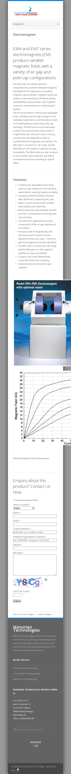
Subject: (17, 544)
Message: (18, 552)
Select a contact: (21, 504)
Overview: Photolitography (25, 668)
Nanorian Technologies (23, 614)
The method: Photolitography (26, 673)
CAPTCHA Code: (21, 591)
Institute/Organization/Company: (29, 536)
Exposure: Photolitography (25, 679)
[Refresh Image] (46, 579)
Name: (17, 512)
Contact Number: (22, 528)
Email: (16, 520)
